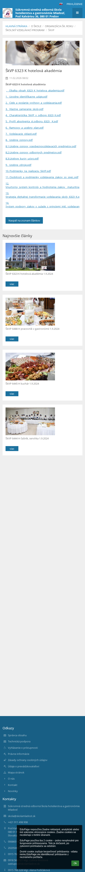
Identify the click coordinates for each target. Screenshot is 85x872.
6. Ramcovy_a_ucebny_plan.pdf (24, 127)
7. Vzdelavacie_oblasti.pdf (21, 134)
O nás (11, 778)
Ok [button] (75, 863)
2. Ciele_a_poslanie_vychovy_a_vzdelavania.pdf (34, 102)
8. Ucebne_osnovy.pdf (19, 140)
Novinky (13, 791)
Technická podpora (19, 741)
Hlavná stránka (16, 26)
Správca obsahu (17, 735)
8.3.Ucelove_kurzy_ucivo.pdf (22, 158)
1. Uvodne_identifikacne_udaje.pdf (26, 96)
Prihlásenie (74, 4)
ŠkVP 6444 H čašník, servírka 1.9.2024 (27, 438)
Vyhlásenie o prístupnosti (23, 747)
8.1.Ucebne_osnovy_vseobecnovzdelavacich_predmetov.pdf (41, 146)
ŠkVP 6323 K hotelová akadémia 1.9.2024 (29, 273)
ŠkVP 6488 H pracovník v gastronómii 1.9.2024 (32, 329)
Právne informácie (18, 754)
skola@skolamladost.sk (21, 816)
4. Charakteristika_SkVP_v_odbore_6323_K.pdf (33, 115)
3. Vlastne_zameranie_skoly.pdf (24, 109)
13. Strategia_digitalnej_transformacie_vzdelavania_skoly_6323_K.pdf (44, 195)
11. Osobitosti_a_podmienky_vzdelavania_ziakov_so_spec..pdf (42, 177)
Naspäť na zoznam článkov (24, 220)
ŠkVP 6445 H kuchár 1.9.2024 (22, 383)
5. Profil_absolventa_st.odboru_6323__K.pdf (32, 121)
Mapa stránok (16, 772)
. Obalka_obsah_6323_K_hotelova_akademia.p (34, 90)
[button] (61, 4)
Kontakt (12, 785)
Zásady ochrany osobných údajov (27, 760)
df (63, 90)
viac (12, 284)
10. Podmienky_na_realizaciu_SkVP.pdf (28, 171)
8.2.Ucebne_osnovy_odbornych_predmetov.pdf (33, 152)
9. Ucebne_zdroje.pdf (18, 165)
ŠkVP (51, 30)
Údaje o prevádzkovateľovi (23, 766)
